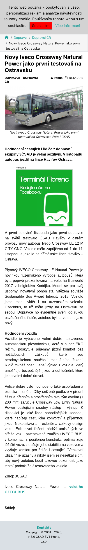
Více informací (67, 25)
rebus (56, 78)
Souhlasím (40, 25)
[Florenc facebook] (44, 198)
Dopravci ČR (41, 37)
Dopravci (20, 37)
